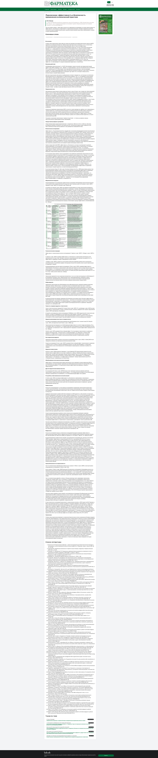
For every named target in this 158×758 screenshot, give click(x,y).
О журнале (47, 9)
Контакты (78, 9)
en (112, 2)
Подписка (60, 9)
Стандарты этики (71, 9)
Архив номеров (53, 9)
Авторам (65, 9)
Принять (106, 755)
